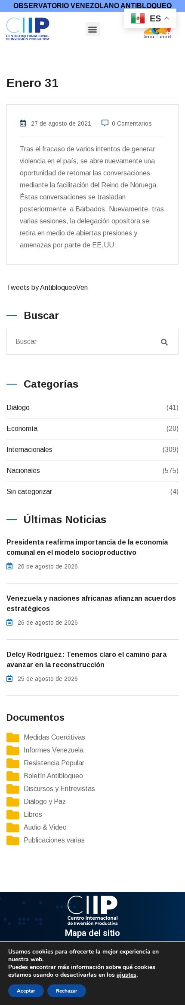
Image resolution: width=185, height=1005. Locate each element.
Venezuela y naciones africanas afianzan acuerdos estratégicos (91, 603)
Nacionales (23, 470)
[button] (93, 29)
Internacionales (29, 449)
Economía (21, 428)
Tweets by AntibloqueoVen (47, 287)
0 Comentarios (132, 123)
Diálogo (18, 407)
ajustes (126, 975)
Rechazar (66, 990)
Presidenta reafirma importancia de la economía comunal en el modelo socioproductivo (87, 547)
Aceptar (26, 990)
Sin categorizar (29, 491)
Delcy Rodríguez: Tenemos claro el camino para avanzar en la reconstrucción (86, 659)
